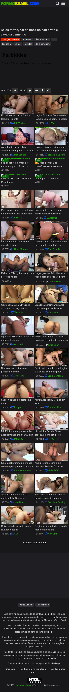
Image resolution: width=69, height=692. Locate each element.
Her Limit (52, 533)
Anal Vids (19, 344)
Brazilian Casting (56, 154)
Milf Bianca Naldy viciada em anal (50, 401)
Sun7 (17, 533)
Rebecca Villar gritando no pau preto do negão (17, 275)
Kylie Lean (53, 344)
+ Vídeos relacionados (34, 542)
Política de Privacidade (33, 669)
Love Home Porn (23, 470)
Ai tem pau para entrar (47, 178)
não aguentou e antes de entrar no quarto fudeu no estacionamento (14, 164)
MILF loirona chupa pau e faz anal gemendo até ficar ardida (17, 433)
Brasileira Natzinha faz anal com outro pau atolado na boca (49, 306)
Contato (10, 669)
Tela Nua (19, 502)
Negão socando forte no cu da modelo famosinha (51, 528)
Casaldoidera (55, 281)
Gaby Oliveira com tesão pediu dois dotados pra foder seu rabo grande (51, 243)
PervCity (18, 438)
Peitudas (28, 44)
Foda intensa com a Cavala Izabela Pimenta (15, 117)
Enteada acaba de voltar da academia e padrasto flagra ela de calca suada (51, 338)
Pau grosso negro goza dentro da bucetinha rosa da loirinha (17, 212)
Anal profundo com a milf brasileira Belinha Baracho (49, 465)
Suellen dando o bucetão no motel (16, 401)
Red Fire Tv (54, 249)
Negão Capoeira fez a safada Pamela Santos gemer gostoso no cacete (51, 117)
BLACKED (53, 439)
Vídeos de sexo (42, 39)
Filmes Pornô (43, 605)
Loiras (17, 44)
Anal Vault (53, 312)
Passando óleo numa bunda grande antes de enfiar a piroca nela (50, 496)
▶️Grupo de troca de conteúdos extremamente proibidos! (48, 164)
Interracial (6, 44)
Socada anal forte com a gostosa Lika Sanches (14, 496)
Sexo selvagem (43, 44)
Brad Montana (21, 249)
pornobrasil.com (23, 685)
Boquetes (27, 39)
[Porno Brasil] (20, 4)
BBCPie (18, 217)
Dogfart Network (11, 39)
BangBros (52, 217)
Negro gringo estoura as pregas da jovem (14, 370)
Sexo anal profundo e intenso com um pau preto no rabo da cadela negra (17, 465)
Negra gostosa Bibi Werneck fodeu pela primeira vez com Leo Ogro (50, 275)
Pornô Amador (25, 605)
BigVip (51, 123)
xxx (53, 39)
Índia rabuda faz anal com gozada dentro (15, 243)
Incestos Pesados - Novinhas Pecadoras (16, 180)
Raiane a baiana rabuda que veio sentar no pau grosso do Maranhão (50, 149)
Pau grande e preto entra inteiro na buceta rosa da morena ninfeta (48, 212)
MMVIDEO (19, 123)
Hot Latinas (20, 154)
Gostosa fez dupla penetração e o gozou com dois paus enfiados (51, 370)
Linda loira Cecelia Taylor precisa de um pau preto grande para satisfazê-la (48, 433)
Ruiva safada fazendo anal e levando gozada (16, 528)
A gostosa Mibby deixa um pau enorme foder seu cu (17, 338)
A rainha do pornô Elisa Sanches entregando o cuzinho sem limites (17, 149)
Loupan (18, 407)
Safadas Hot (54, 407)
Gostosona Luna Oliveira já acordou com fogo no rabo (15, 306)
